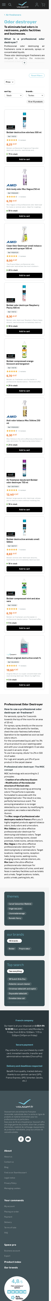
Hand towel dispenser (18, 1003)
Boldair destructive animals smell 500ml (23, 540)
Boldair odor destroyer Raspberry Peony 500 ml (23, 306)
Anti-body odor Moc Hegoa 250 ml (23, 189)
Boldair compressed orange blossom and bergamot (20, 362)
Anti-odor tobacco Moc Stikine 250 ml (23, 421)
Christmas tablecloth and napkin (22, 989)
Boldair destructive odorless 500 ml (24, 132)
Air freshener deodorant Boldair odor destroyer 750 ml (22, 481)
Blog (6, 1167)
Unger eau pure (15, 908)
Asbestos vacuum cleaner (19, 984)
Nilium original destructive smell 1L (24, 658)
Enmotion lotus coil (17, 998)
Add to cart (24, 159)
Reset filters (36, 75)
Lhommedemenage (17, 913)
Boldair (12, 949)
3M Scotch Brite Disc (17, 979)
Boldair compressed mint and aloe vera (23, 599)
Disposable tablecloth (18, 993)
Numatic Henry (15, 918)
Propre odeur (24, 949)
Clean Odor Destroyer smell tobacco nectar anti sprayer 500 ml (24, 247)
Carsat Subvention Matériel (20, 904)
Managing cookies (12, 1188)
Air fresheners (13, 14)
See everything (15, 971)
